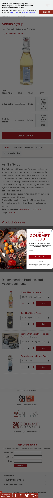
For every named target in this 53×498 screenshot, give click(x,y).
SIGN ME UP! (39, 257)
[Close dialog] (51, 230)
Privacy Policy (35, 266)
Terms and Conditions (44, 266)
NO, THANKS (40, 261)
